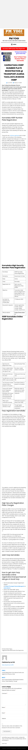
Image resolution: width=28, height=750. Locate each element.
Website (4, 718)
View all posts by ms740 (8, 665)
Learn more (4, 743)
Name (3, 707)
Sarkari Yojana (9, 649)
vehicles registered (14, 135)
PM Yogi (14, 38)
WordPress (24, 748)
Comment (4, 693)
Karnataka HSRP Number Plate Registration (14, 650)
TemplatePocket (14, 748)
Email (3, 713)
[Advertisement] (14, 14)
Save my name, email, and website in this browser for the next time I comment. (12, 726)
